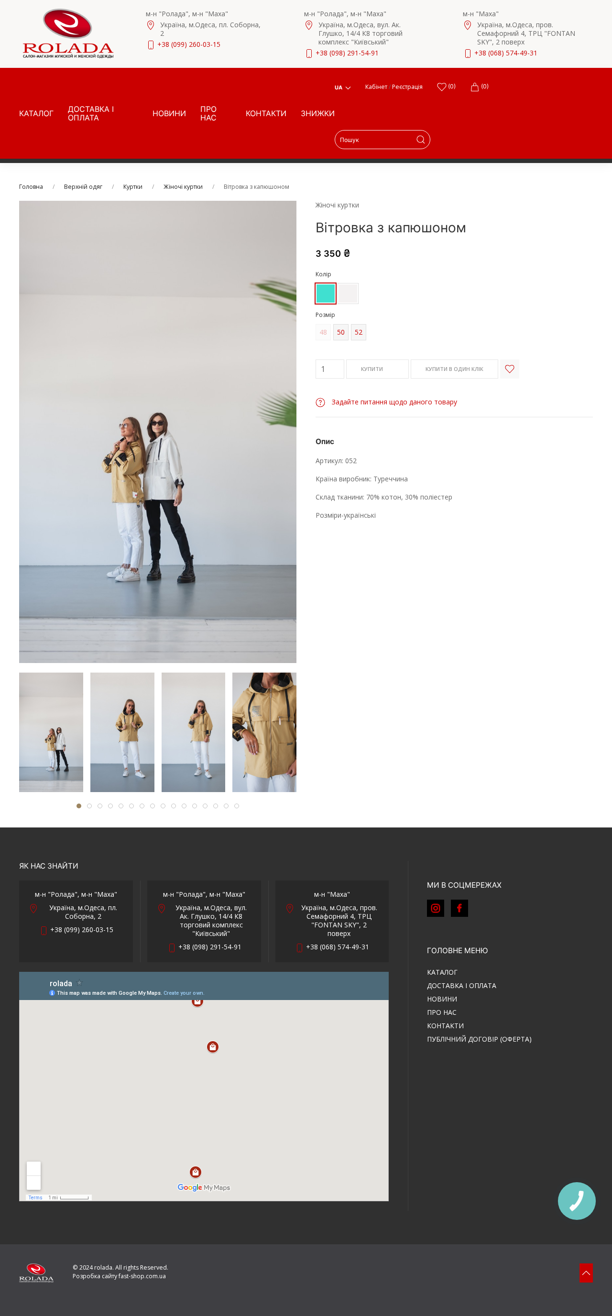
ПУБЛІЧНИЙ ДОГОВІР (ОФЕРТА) (479, 1039)
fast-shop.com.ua (142, 1276)
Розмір (325, 315)
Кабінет (376, 87)
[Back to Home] (68, 33)
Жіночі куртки (183, 187)
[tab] (51, 732)
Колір (323, 274)
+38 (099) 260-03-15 (188, 44)
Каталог (36, 113)
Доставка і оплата (91, 113)
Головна (31, 187)
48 (323, 332)
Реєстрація (407, 87)
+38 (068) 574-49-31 (505, 52)
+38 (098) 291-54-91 (347, 52)
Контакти (266, 113)
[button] (586, 1273)
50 (341, 332)
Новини (169, 113)
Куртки (132, 187)
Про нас (208, 113)
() (451, 86)
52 (358, 332)
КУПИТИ (372, 368)
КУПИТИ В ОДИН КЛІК (454, 368)
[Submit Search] (420, 139)
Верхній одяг (83, 187)
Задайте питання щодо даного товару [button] (393, 401)
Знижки (318, 113)
